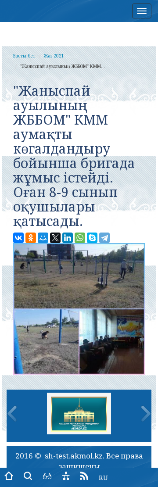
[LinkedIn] (67, 238)
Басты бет (24, 56)
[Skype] (92, 238)
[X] (55, 238)
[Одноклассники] (30, 238)
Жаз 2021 (54, 56)
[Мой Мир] (43, 238)
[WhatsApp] (80, 238)
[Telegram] (104, 238)
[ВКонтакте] (18, 238)
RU (103, 477)
